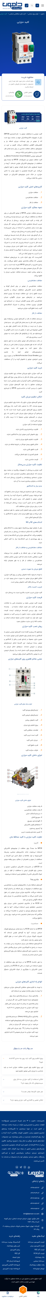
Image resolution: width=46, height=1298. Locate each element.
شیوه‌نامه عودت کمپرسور (11, 1269)
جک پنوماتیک (39, 1257)
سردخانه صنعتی (38, 1261)
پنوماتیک (15, 1137)
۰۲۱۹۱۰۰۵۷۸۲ (34, 1188)
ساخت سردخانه (7, 1125)
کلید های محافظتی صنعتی (17, 14)
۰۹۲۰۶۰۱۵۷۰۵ (34, 1198)
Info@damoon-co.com (31, 1214)
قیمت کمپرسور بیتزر (37, 1246)
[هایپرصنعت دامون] (12, 5)
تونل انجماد (16, 1257)
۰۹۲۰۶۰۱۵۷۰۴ (34, 1203)
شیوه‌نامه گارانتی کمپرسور (11, 1265)
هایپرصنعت (40, 1121)
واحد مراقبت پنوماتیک (36, 1265)
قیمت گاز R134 (39, 1253)
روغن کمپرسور (15, 1250)
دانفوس (25, 1133)
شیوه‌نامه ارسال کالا (13, 1261)
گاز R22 (17, 1253)
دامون (42, 14)
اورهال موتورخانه (38, 1269)
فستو (35, 1141)
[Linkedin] (17, 1167)
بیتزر (31, 1133)
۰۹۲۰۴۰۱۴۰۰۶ (34, 1193)
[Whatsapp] (29, 1167)
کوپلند (20, 1133)
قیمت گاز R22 (39, 1250)
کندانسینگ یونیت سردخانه (11, 1242)
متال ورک (22, 1141)
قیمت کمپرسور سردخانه (36, 1242)
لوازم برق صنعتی (33, 14)
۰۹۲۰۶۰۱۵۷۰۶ (34, 1209)
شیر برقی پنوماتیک (13, 1246)
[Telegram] (21, 1167)
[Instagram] (25, 1167)
